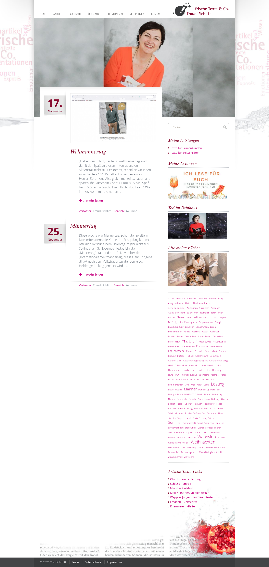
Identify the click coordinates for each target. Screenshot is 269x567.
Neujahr (192, 399)
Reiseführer (209, 403)
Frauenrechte (188, 346)
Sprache (220, 422)
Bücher (171, 317)
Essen (213, 326)
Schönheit (218, 408)
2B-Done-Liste (178, 298)
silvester (172, 417)
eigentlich (178, 322)
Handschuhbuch (215, 365)
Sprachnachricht (176, 427)
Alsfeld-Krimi (199, 303)
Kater (223, 374)
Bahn (182, 312)
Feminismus (198, 336)
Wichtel (209, 447)
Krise (193, 384)
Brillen (220, 312)
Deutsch (207, 317)
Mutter (207, 394)
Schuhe (188, 413)
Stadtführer (190, 427)
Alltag (220, 298)
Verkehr (171, 437)
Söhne (211, 417)
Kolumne (125, 211)
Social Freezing (200, 417)
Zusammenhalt (175, 456)
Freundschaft (210, 351)
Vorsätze (181, 437)
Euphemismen (175, 331)
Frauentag (202, 346)
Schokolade (206, 408)
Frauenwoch (216, 346)
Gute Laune (188, 365)
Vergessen (215, 432)
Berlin (213, 312)
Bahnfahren (192, 312)
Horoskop (217, 370)
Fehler (180, 336)
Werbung (191, 447)
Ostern (224, 399)
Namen (171, 399)
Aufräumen (192, 307)
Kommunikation (175, 384)
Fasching (196, 331)
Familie (187, 331)
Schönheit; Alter (175, 413)
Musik (200, 394)
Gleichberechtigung (218, 360)
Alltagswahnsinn (175, 303)
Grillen (178, 365)
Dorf (170, 322)
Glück (170, 365)
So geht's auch (184, 417)
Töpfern (189, 432)
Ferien (208, 336)
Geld (179, 360)
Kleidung (191, 379)
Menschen (215, 389)
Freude (189, 351)
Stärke (201, 427)
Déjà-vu (197, 317)
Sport (200, 422)
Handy (186, 370)
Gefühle (171, 360)
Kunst (199, 384)
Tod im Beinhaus (176, 432)
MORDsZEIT (190, 394)
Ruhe (180, 408)
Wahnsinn (207, 437)
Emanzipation (190, 322)
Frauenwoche (176, 351)
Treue (197, 432)
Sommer (175, 422)
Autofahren (173, 312)
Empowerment (206, 322)
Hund (170, 374)
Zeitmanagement (189, 452)
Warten (220, 437)
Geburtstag (215, 355)
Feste (170, 341)
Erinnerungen (202, 326)
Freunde (199, 351)
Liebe (170, 389)
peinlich (171, 403)
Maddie (178, 389)
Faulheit (172, 336)
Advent (212, 298)
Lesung (217, 384)
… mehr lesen (92, 200)
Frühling (172, 355)
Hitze (208, 370)
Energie (218, 322)
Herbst (201, 370)
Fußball (190, 355)
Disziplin (222, 317)
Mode (180, 394)
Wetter (201, 447)
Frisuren (222, 351)
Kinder (171, 379)
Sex (204, 413)
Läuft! (206, 384)
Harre (193, 370)
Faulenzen (214, 331)
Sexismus (211, 413)
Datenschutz (93, 562)
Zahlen (171, 452)
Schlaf (197, 408)
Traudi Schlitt (95, 211)
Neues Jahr (182, 399)
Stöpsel (208, 427)
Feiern (188, 336)
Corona (189, 317)
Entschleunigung (176, 326)
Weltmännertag (88, 151)
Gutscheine (200, 365)
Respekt (172, 408)
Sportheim (209, 422)
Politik (179, 403)
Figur (177, 341)
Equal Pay (189, 326)
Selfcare (197, 413)
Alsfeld (188, 303)
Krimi (187, 384)
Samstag (188, 408)
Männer (190, 389)
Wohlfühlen (219, 447)
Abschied (203, 298)
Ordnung (215, 399)
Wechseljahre (174, 442)
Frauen (189, 340)
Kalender (215, 374)
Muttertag (217, 394)
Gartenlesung (201, 355)
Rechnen (198, 403)
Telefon (217, 427)
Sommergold (190, 422)
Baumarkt (204, 312)
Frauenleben (174, 346)
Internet (185, 374)
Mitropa (172, 394)
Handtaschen (174, 370)
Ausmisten (204, 307)
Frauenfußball (218, 341)
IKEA (177, 374)
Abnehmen (191, 298)
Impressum (114, 562)
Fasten (205, 331)
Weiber (185, 442)
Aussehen (215, 307)
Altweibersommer (176, 307)
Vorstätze (191, 437)
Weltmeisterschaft (177, 447)
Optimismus (204, 399)
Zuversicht (189, 456)
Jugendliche (204, 374)
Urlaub (205, 432)
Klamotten (181, 379)
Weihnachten (203, 442)
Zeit (178, 452)
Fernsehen (218, 336)
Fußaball (181, 355)
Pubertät (188, 403)
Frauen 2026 (205, 341)
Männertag (83, 225)
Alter (208, 303)
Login (75, 562)
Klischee (200, 379)
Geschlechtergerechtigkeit (195, 360)
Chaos (180, 317)
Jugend (193, 374)
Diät (214, 317)
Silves (220, 413)
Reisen (219, 403)
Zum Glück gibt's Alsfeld (210, 452)
